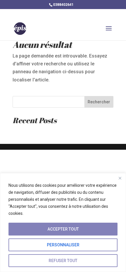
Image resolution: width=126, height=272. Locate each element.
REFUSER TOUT (63, 260)
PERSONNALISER (63, 245)
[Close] (119, 178)
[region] (63, 222)
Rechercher (99, 102)
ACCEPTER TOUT (63, 229)
